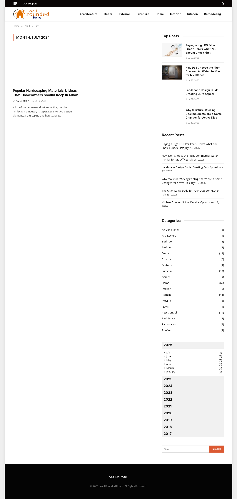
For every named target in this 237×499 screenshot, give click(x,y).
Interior (175, 14)
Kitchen (192, 14)
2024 (168, 386)
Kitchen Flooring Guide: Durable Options (186, 202)
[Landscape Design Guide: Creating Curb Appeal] (172, 95)
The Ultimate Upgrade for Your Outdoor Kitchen (190, 190)
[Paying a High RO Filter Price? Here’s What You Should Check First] (172, 50)
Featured (167, 265)
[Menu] (15, 3)
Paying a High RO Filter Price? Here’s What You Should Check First (201, 49)
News (165, 306)
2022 (168, 399)
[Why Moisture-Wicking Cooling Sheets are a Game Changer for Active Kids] (172, 115)
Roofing (166, 330)
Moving (166, 300)
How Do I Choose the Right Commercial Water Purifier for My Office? (203, 71)
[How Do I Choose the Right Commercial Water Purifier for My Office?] (172, 72)
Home (160, 14)
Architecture (88, 14)
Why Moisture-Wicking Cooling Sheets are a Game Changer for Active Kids (204, 113)
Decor (108, 14)
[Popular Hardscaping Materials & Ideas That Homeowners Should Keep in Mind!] (46, 66)
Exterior (124, 14)
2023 (168, 393)
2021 (168, 406)
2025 (168, 379)
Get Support (30, 3)
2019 (168, 420)
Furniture (142, 14)
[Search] (222, 3)
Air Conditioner (171, 229)
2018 (168, 427)
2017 (168, 434)
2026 (168, 345)
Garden (166, 277)
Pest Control (169, 312)
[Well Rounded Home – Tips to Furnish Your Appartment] (31, 14)
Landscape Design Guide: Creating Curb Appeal (202, 91)
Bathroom (168, 241)
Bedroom (167, 247)
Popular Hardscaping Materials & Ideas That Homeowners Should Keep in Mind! (45, 93)
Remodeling (212, 14)
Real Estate (168, 318)
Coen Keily (22, 100)
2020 (168, 413)
